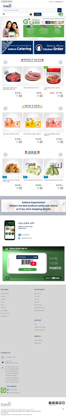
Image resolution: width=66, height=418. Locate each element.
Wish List (36, 299)
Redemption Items (39, 307)
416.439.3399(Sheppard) (12, 380)
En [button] (62, 1)
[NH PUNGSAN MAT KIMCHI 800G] (53, 76)
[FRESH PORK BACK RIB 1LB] (33, 76)
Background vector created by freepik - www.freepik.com (16, 414)
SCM (54, 405)
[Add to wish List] (17, 96)
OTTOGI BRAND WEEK (33, 39)
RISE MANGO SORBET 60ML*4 (32, 134)
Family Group (38, 305)
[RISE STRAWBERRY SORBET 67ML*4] (53, 122)
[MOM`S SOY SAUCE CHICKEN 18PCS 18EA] (12, 168)
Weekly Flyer (37, 343)
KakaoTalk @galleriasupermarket (12, 362)
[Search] (59, 10)
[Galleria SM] (7, 6)
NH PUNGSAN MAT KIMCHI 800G (52, 88)
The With (3, 307)
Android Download (26, 238)
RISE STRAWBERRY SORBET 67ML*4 (52, 134)
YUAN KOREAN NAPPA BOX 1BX (53, 180)
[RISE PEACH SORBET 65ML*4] (12, 122)
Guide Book (4, 316)
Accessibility (4, 310)
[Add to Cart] (20, 96)
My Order (37, 296)
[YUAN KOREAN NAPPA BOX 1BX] (53, 168)
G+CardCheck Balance (37, 14)
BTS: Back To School (12, 39)
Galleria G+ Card (54, 39)
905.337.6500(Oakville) (12, 371)
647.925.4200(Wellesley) (12, 373)
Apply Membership (39, 310)
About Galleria (5, 293)
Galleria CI (3, 299)
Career (2, 302)
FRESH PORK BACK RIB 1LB (31, 88)
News (2, 305)
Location (3, 296)
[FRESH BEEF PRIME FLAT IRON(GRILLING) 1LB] (12, 76)
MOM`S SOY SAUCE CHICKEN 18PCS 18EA (11, 180)
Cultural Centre (38, 340)
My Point (36, 302)
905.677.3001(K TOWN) (12, 382)
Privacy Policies (5, 313)
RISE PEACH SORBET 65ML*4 (11, 134)
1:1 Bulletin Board (10, 357)
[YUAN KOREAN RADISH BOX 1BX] (33, 168)
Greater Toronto (7, 1)
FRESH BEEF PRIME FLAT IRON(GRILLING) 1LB (10, 88)
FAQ (35, 324)
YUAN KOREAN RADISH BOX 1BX (33, 180)
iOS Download (25, 235)
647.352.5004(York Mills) (12, 369)
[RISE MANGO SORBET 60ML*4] (33, 122)
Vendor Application (39, 330)
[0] (62, 14)
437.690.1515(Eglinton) (12, 377)
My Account (37, 293)
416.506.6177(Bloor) (11, 375)
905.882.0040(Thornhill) (12, 367)
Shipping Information (40, 327)
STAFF (50, 405)
